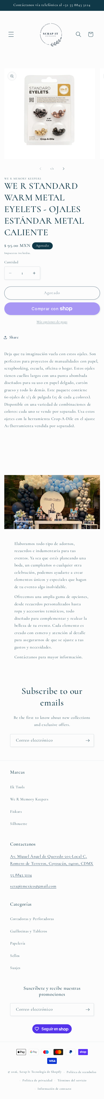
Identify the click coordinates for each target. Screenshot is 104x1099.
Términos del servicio (72, 1080)
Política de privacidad (37, 1080)
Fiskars (16, 811)
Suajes (15, 967)
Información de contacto (54, 1088)
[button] (11, 34)
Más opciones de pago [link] (52, 322)
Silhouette (18, 823)
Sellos (15, 955)
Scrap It (24, 1072)
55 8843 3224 (21, 874)
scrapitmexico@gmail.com (33, 886)
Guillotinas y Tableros (28, 931)
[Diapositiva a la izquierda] (40, 168)
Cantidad (11, 262)
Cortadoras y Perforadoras (32, 919)
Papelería (17, 943)
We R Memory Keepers (29, 799)
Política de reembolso (81, 1072)
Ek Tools (17, 787)
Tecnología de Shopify (46, 1072)
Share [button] (14, 337)
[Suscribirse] (88, 740)
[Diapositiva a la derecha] (63, 168)
